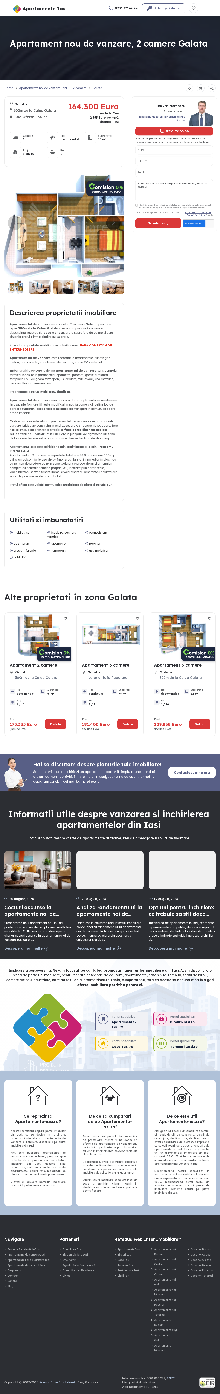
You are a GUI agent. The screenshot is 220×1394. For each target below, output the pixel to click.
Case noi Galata (201, 1260)
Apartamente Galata (162, 1338)
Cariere (12, 1280)
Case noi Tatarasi (202, 1275)
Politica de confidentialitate (198, 212)
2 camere (79, 88)
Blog (10, 1286)
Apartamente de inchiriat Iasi (26, 1265)
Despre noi (14, 1270)
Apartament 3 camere (105, 665)
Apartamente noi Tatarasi (165, 1312)
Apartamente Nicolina (162, 1348)
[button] (113, 223)
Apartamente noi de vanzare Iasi (43, 88)
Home (8, 88)
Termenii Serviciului (196, 215)
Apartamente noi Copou (165, 1272)
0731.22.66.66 (177, 131)
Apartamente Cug (165, 1330)
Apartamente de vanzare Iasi (26, 1254)
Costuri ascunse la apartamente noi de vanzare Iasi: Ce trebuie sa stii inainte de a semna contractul (37, 910)
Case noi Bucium (201, 1249)
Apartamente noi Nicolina (165, 1292)
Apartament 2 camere (33, 665)
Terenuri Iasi (125, 1265)
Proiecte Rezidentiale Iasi (24, 1249)
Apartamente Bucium (162, 1322)
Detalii (55, 724)
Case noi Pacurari (202, 1270)
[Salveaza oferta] (189, 88)
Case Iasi (123, 1260)
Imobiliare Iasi (72, 1249)
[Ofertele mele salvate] (193, 8)
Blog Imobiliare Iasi (75, 1254)
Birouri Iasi (124, 1254)
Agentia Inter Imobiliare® (79, 1265)
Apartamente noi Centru (165, 1262)
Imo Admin (69, 1260)
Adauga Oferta (167, 8)
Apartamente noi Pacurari (165, 1302)
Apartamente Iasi (129, 1249)
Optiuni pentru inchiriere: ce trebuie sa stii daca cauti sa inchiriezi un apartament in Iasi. (181, 910)
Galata (97, 88)
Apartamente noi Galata (165, 1282)
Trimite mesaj (158, 223)
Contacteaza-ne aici (192, 772)
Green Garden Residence (78, 1270)
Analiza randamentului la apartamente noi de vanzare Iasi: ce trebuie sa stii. (109, 910)
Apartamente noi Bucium (165, 1252)
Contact (13, 1275)
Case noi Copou (201, 1254)
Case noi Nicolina (201, 1265)
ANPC (171, 1378)
